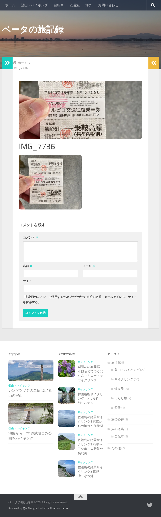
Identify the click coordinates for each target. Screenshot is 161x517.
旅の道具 (117, 429)
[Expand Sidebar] (7, 63)
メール (89, 266)
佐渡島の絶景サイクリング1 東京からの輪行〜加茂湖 (90, 421)
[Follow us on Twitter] (150, 505)
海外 (89, 5)
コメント (30, 237)
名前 (27, 266)
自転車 (59, 5)
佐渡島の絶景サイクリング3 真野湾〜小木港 (90, 471)
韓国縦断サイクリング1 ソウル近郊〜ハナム (90, 398)
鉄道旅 (75, 5)
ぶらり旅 (120, 398)
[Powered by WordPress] (24, 508)
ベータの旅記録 (33, 29)
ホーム (10, 5)
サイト (27, 281)
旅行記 (116, 362)
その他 (116, 448)
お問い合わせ (108, 5)
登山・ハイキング (34, 5)
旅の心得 (117, 419)
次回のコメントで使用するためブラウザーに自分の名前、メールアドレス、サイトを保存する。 (80, 299)
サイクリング (85, 362)
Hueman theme (59, 508)
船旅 (117, 408)
